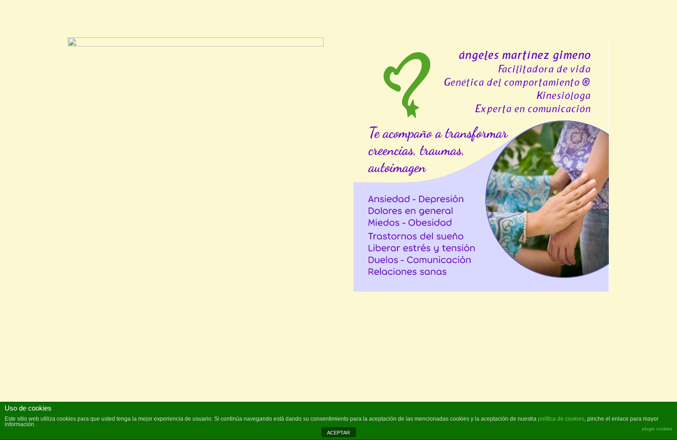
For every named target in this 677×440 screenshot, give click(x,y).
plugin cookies (657, 428)
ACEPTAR (338, 432)
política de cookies (561, 419)
